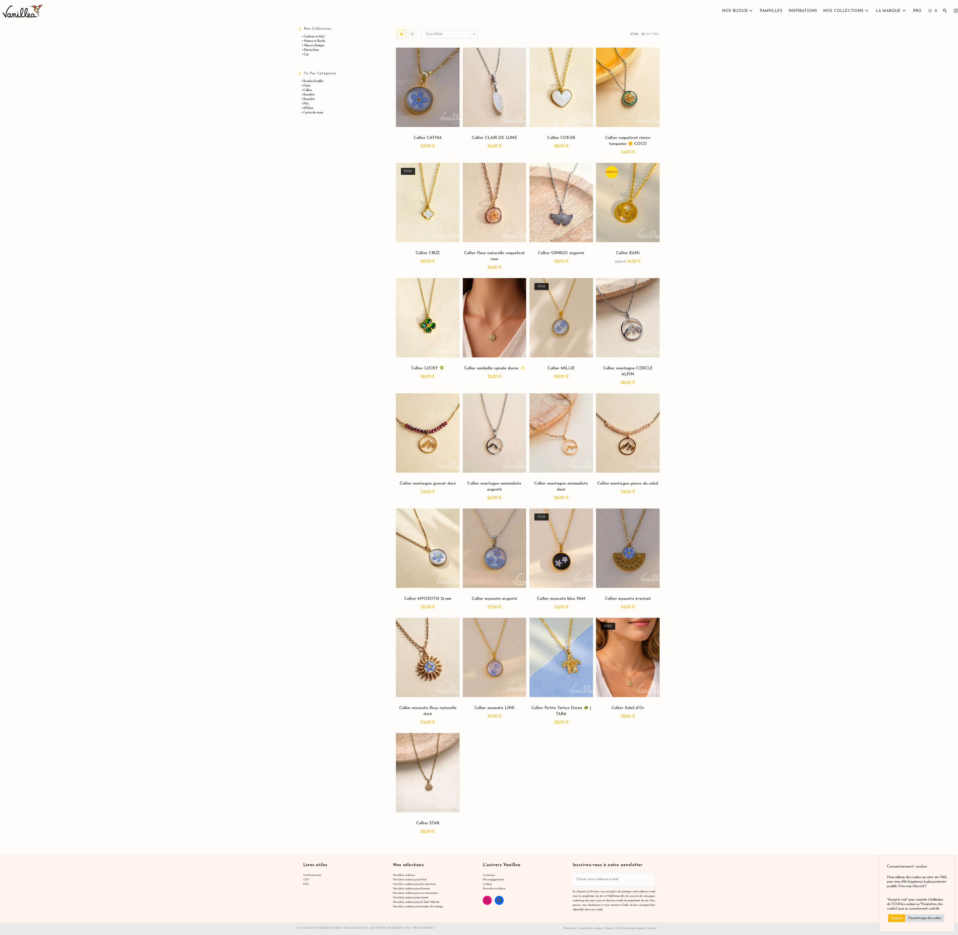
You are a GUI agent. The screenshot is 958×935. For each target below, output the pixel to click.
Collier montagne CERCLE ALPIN (628, 371)
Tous (655, 34)
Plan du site (570, 928)
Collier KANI (627, 253)
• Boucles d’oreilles (311, 81)
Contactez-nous (312, 875)
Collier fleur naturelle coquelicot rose (494, 256)
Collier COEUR (561, 138)
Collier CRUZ (428, 253)
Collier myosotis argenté (494, 599)
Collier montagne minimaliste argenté (494, 487)
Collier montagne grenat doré (428, 484)
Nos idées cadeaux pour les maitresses (414, 884)
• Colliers (305, 90)
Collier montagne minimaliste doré (561, 487)
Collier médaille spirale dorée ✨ (494, 368)
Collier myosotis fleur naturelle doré (428, 711)
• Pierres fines (309, 50)
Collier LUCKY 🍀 (428, 368)
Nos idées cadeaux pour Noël (409, 879)
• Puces (304, 85)
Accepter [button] (896, 918)
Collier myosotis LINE (494, 708)
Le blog (487, 884)
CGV (306, 879)
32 (642, 34)
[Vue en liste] (412, 34)
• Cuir (304, 54)
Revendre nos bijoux (494, 888)
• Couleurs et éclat (311, 36)
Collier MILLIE (561, 368)
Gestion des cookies (591, 928)
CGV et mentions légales (630, 928)
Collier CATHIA (428, 138)
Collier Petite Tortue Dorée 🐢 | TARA (561, 711)
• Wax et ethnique (311, 45)
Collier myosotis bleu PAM (561, 599)
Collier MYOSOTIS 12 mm (427, 599)
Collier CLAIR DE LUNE (494, 138)
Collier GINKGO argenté (561, 253)
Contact (651, 928)
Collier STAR (427, 823)
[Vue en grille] (401, 34)
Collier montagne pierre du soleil (627, 484)
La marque (489, 875)
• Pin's (304, 103)
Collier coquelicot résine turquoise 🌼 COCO (627, 141)
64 (647, 34)
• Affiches (306, 108)
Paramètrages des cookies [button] (924, 918)
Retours (609, 928)
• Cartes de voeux (311, 112)
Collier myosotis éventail (628, 599)
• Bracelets (307, 94)
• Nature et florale (312, 41)
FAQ (305, 884)
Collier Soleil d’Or (627, 708)
